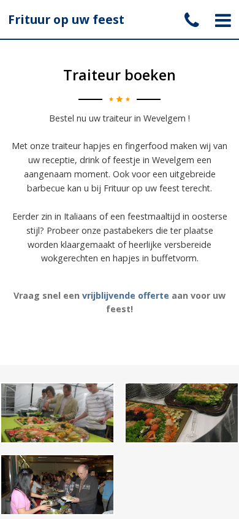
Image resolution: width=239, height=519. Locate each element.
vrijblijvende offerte (125, 295)
